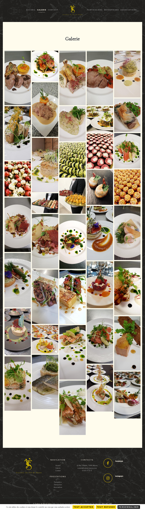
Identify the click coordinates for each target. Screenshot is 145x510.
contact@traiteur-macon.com (87, 468)
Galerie (57, 468)
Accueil (58, 465)
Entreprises (58, 485)
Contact (57, 471)
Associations (58, 487)
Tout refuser (106, 507)
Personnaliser (129, 507)
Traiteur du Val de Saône (43, 504)
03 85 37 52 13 (87, 471)
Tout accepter (83, 507)
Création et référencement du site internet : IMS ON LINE (91, 504)
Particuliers (58, 482)
